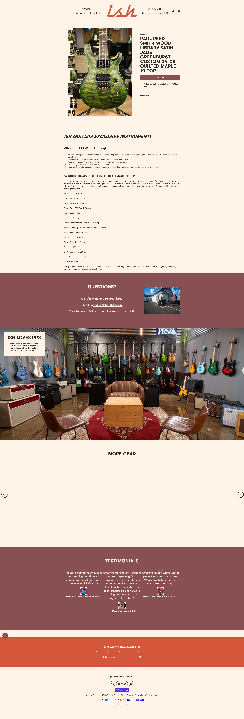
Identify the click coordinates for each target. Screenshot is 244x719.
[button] (5, 635)
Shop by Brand (155, 8)
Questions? (145, 96)
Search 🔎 (95, 13)
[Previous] (4, 494)
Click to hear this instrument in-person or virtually (102, 311)
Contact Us (139, 695)
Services (80, 13)
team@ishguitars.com (108, 305)
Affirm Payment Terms (110, 695)
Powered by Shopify (127, 704)
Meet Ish (147, 13)
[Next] (240, 494)
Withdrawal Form (151, 695)
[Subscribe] (139, 657)
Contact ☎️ (162, 13)
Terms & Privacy (127, 695)
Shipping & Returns (93, 695)
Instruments (87, 8)
